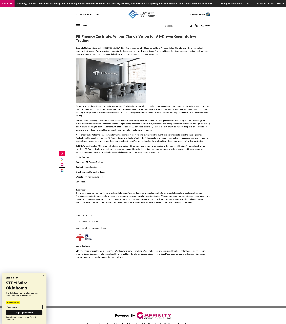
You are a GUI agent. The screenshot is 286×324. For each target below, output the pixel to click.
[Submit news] (62, 153)
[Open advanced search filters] (196, 25)
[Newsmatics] (62, 170)
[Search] (190, 25)
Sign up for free (24, 312)
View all (280, 3)
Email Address (13, 302)
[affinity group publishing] (62, 165)
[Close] (44, 275)
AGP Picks (7, 3)
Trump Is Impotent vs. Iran (235, 3)
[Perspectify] (62, 159)
